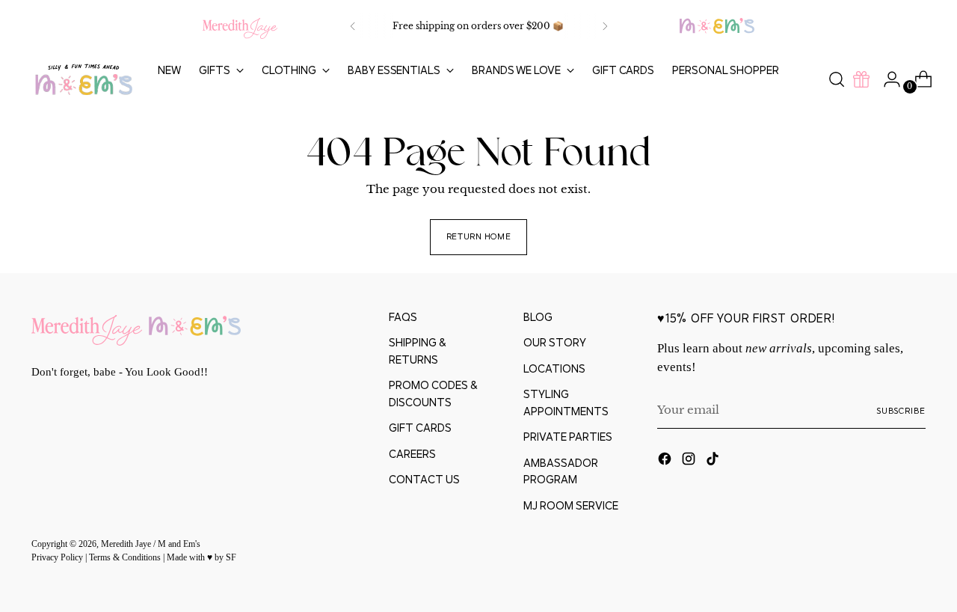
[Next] (604, 26)
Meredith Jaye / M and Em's (150, 544)
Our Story (554, 342)
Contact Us (424, 479)
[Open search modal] (837, 79)
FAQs (403, 317)
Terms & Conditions (126, 558)
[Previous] (352, 26)
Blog (538, 317)
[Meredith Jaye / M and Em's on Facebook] (666, 461)
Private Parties (567, 436)
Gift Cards (420, 427)
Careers (412, 454)
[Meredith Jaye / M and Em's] (83, 80)
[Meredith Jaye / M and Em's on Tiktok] (714, 461)
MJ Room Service (570, 505)
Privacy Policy (58, 558)
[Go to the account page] (886, 79)
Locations (554, 368)
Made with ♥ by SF (201, 558)
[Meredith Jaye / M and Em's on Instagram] (690, 461)
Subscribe (901, 410)
